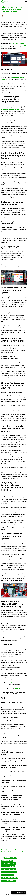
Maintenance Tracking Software (10, 877)
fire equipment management (18, 43)
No (26, 895)
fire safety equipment (11, 106)
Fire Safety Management (7, 874)
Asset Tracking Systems (11, 857)
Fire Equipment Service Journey (9, 872)
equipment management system (10, 109)
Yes (25, 895)
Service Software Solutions (8, 880)
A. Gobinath (7, 16)
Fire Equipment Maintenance (8, 869)
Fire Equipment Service (7, 18)
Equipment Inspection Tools (8, 863)
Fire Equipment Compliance (8, 866)
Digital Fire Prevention (7, 860)
